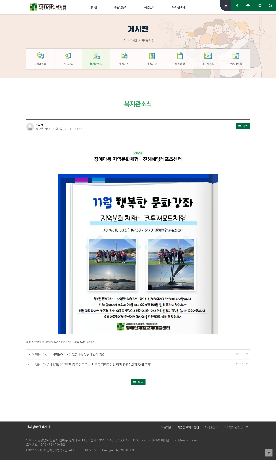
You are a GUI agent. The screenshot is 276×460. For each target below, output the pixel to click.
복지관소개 (178, 7)
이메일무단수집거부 (236, 427)
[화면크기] (248, 5)
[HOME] (124, 40)
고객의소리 (40, 64)
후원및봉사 (120, 7)
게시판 (93, 7)
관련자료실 (235, 64)
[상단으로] (269, 453)
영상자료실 (207, 64)
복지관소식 (96, 64)
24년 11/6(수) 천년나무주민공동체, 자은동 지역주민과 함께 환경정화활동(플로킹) (97, 365)
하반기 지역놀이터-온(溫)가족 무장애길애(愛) (73, 354)
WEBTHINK (128, 450)
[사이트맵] (225, 6)
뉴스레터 (180, 64)
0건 (40, 128)
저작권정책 (211, 427)
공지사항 (68, 64)
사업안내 (149, 7)
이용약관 (166, 427)
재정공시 (124, 64)
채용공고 (152, 64)
